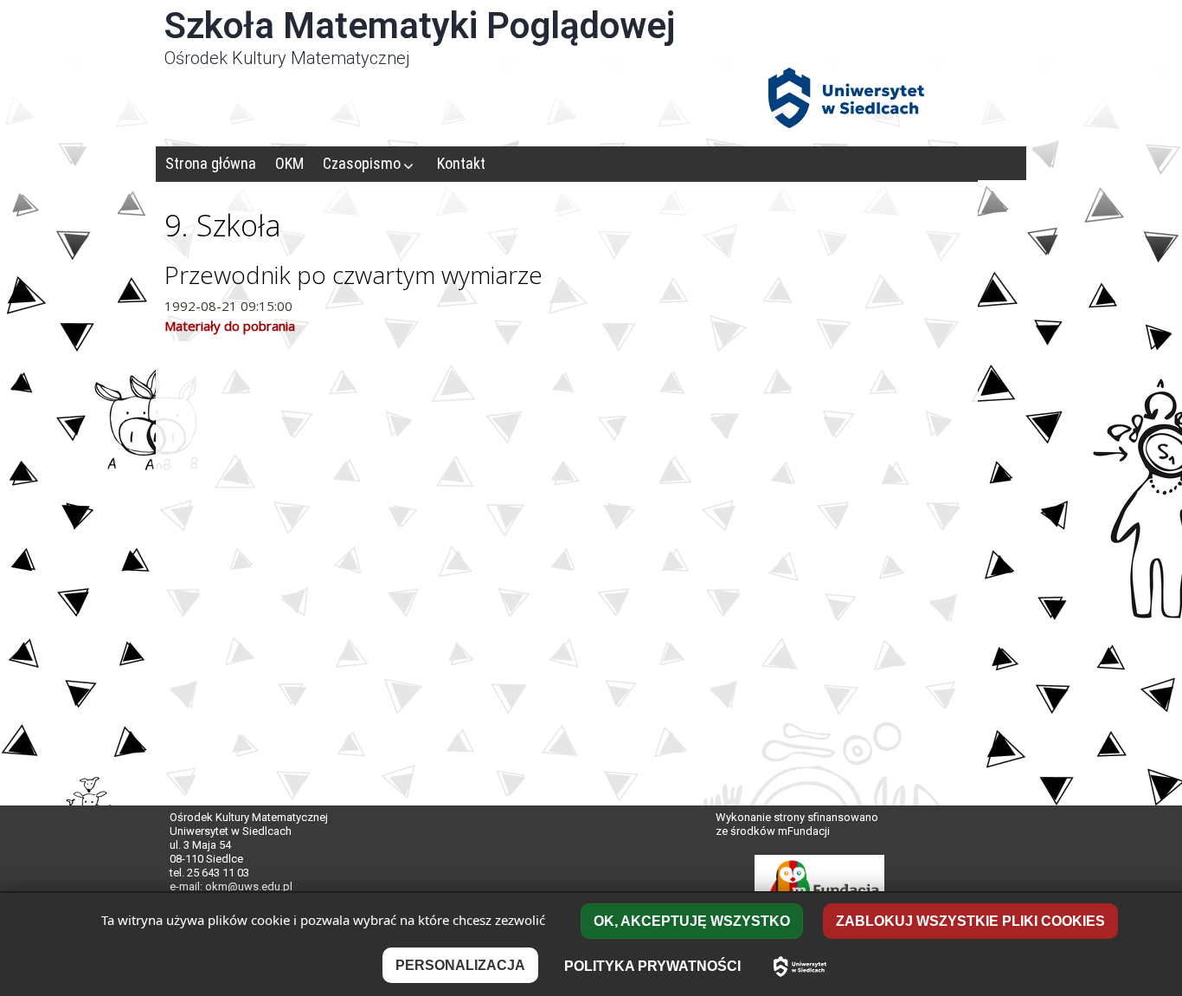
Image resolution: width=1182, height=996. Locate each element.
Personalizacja (460, 965)
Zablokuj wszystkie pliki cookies (970, 921)
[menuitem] (211, 163)
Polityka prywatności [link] (652, 966)
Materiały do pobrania (229, 325)
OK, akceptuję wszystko (692, 921)
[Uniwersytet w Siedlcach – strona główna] (800, 966)
